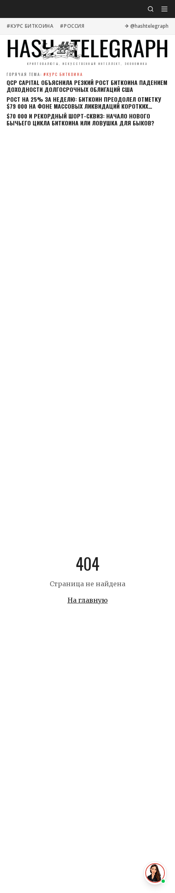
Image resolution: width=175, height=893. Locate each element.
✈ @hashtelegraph (146, 26)
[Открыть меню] (164, 9)
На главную (88, 600)
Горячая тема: (45, 74)
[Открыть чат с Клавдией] (155, 873)
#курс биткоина (30, 26)
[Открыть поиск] (150, 9)
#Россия (72, 26)
